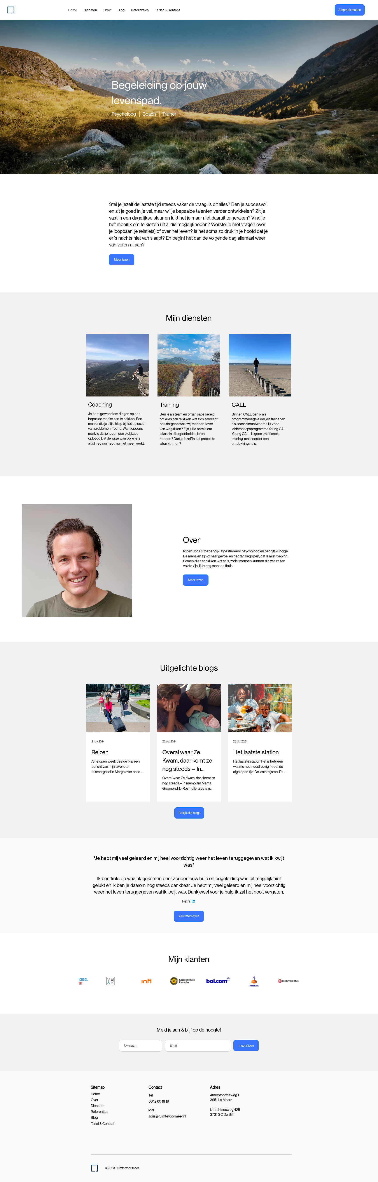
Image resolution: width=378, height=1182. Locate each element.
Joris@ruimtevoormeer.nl (167, 1116)
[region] (117, 394)
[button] (90, 10)
